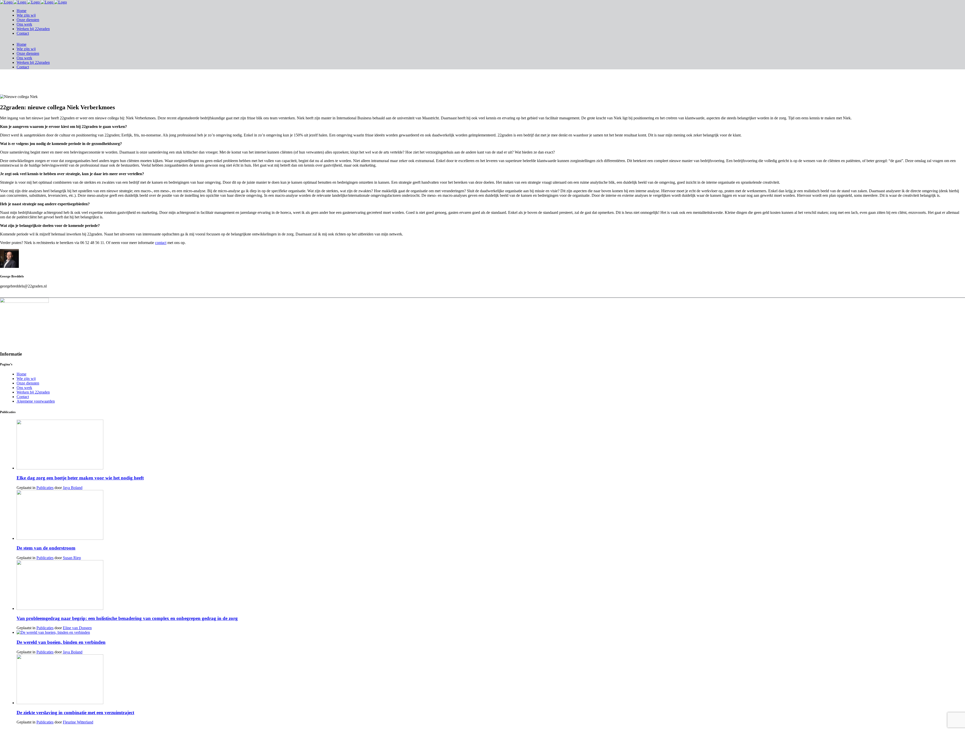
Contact (23, 397)
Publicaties (45, 487)
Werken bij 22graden (33, 392)
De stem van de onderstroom (46, 548)
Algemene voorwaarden (36, 401)
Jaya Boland (72, 487)
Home (21, 374)
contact (160, 242)
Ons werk (24, 387)
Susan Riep (72, 558)
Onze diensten (28, 383)
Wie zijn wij (26, 378)
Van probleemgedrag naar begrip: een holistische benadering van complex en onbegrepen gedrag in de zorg (127, 618)
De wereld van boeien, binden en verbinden (61, 642)
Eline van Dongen (77, 628)
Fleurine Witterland (78, 722)
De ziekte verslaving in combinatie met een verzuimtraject (75, 712)
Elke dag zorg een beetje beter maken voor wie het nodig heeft (80, 477)
